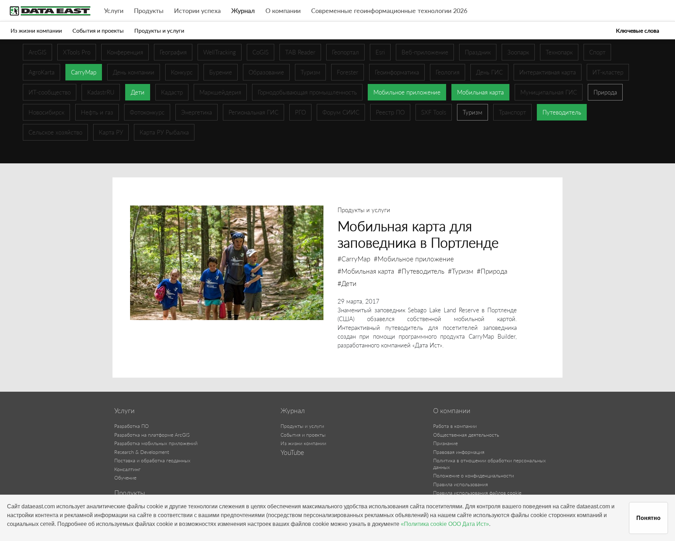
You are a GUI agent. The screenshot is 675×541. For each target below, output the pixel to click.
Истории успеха (197, 10)
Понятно (648, 518)
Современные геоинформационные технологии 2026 (389, 10)
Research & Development (141, 452)
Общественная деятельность (466, 435)
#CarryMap (354, 259)
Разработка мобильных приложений (156, 443)
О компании (283, 10)
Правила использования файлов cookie (477, 493)
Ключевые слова (637, 30)
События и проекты (98, 30)
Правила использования (460, 484)
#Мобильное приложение (414, 259)
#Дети (347, 283)
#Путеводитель (421, 271)
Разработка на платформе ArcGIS (151, 435)
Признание (445, 443)
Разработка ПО (131, 426)
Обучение (125, 478)
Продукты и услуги (159, 30)
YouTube (292, 452)
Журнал (243, 10)
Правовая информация (458, 452)
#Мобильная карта (366, 271)
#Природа (492, 271)
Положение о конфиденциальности (473, 475)
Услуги (113, 10)
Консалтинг (127, 469)
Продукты (148, 10)
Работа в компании (455, 426)
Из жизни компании (36, 30)
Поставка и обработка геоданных (152, 460)
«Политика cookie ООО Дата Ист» (445, 524)
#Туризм (460, 271)
